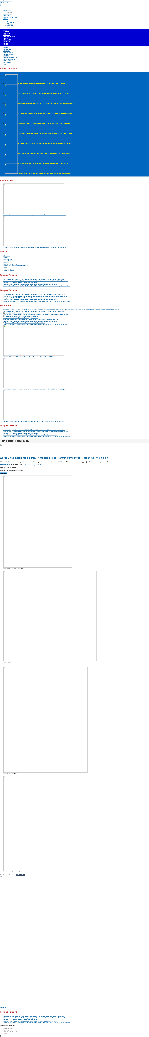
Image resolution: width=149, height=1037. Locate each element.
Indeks (5, 257)
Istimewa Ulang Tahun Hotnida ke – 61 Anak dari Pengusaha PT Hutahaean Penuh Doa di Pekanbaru (34, 247)
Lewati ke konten (5, 1)
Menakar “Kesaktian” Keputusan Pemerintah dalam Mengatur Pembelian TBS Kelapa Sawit (31, 357)
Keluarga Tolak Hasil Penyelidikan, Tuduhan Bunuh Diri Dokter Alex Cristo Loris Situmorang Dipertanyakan (36, 286)
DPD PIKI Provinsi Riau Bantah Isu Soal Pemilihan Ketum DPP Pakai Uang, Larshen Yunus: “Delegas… (34, 421)
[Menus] (0, 4)
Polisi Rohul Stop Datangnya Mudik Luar (15, 266)
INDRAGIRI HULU (5, 465)
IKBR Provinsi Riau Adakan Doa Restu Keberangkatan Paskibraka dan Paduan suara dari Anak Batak (34, 215)
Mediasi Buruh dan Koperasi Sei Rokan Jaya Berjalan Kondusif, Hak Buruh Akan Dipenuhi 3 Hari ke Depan (35, 281)
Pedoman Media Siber (10, 264)
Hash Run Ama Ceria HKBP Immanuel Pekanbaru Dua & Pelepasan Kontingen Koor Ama (30, 284)
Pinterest (11, 25)
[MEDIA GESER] (4, 3)
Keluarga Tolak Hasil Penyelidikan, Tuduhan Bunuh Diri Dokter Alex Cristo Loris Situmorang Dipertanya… (35, 324)
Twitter (10, 24)
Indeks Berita (7, 259)
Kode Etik (6, 262)
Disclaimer (6, 256)
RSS (9, 27)
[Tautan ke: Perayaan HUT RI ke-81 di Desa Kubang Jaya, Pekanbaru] (21, 316)
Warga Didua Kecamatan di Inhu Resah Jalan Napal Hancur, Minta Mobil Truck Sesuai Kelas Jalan (54, 457)
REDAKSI (5, 267)
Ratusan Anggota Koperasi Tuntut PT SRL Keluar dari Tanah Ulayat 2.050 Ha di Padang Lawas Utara (34, 279)
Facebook (11, 22)
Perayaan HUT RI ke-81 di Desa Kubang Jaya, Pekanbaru (20, 282)
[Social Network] (4, 20)
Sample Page (7, 269)
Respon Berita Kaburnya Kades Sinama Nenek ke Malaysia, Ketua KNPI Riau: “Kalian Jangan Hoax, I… (34, 389)
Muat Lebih (3, 473)
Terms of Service (8, 270)
